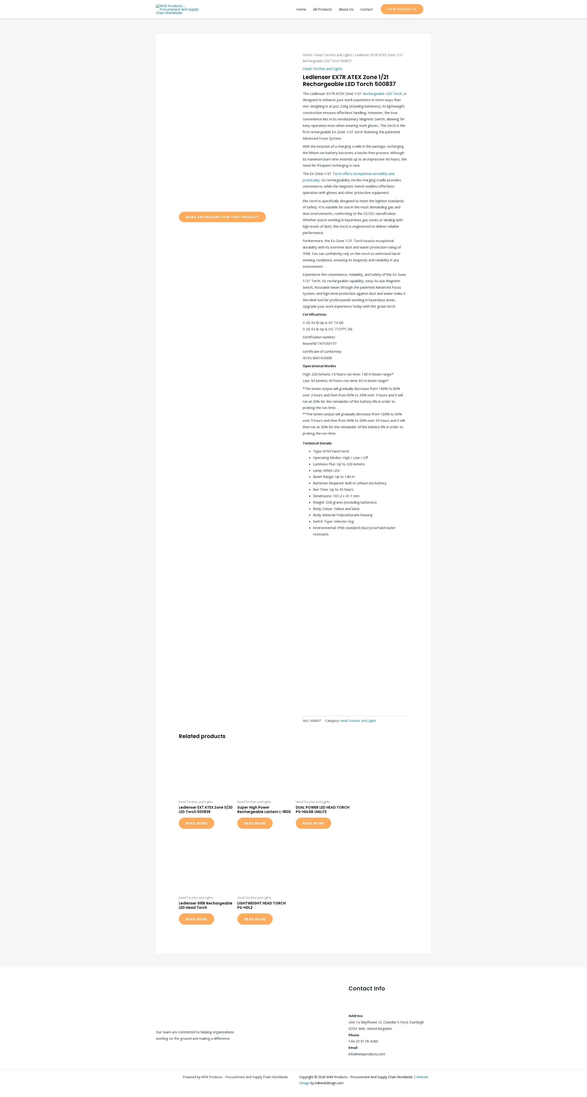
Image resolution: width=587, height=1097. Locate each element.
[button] (402, 9)
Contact (366, 9)
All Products (322, 9)
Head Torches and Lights (333, 55)
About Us (346, 9)
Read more (196, 823)
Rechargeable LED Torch (382, 93)
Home (301, 9)
